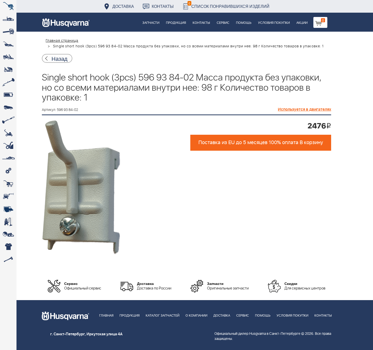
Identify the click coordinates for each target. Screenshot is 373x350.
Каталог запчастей (162, 315)
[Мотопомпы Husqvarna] (8, 209)
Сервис (223, 23)
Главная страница (62, 40)
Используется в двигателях (304, 109)
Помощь (243, 23)
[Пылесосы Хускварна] (8, 221)
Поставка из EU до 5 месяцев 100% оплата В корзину (260, 142)
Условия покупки (274, 23)
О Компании (196, 315)
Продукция (176, 23)
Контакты (163, 6)
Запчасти (150, 23)
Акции (302, 23)
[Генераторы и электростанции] (8, 183)
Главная (106, 315)
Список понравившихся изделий (229, 5)
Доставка (123, 6)
